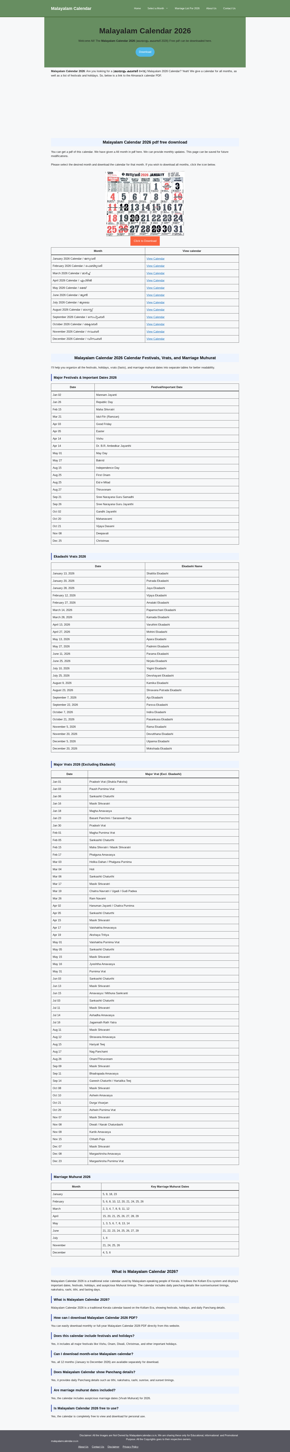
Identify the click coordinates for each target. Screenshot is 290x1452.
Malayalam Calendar (71, 8)
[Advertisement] (145, 107)
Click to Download (145, 241)
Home (137, 8)
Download (145, 51)
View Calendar (156, 258)
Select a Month (156, 8)
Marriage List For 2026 (187, 8)
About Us (211, 8)
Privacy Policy (130, 1446)
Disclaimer (113, 1446)
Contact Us (229, 8)
